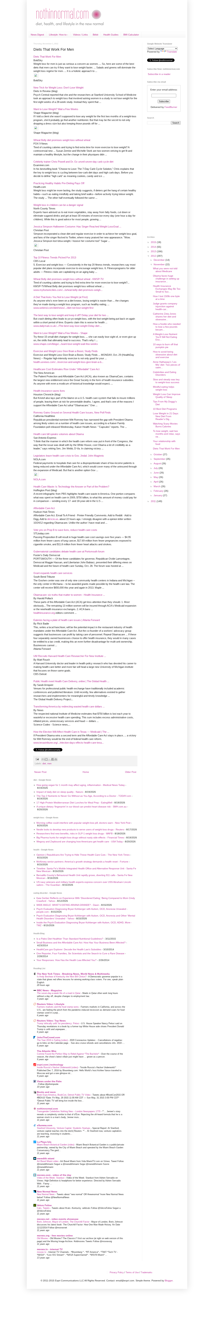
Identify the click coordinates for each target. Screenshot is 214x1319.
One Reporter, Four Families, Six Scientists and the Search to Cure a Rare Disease (80, 953)
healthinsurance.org (44, 612)
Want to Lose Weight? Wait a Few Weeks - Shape (60, 333)
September (160, 459)
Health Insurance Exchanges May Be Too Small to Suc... (166, 289)
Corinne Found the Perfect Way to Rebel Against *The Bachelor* (68, 1054)
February (159, 491)
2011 (153, 501)
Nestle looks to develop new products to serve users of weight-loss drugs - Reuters (80, 829)
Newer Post (40, 772)
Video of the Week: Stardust (51, 1178)
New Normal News (47, 1191)
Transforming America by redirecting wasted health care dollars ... (69, 706)
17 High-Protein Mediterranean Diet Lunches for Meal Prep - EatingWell (74, 802)
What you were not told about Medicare (165, 270)
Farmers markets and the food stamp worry (58, 1007)
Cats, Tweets (43, 1208)
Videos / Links (80, 34)
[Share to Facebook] (52, 759)
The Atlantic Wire (46, 1051)
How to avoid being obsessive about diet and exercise (165, 354)
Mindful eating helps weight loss (163, 388)
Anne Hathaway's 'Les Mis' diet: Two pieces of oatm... (166, 365)
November (159, 264)
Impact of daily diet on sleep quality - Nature (59, 792)
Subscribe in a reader (159, 74)
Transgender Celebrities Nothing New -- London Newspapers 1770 (69, 1111)
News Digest (37, 34)
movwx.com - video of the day (54, 1175)
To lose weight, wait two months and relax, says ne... (166, 434)
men (49, 763)
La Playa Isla (44, 1142)
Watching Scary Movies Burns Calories (165, 425)
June (156, 472)
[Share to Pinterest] (56, 759)
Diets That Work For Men (47, 56)
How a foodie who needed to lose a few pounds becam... (167, 327)
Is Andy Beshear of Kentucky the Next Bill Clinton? (62, 976)
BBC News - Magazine (49, 990)
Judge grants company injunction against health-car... (165, 306)
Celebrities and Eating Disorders (164, 373)
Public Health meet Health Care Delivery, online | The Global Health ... (71, 681)
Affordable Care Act (44, 508)
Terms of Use (132, 1272)
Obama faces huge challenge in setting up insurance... (166, 278)
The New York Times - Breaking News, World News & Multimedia (73, 973)
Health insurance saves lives (49, 390)
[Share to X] (49, 759)
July (156, 468)
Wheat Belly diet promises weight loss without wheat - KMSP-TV (68, 279)
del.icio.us (52, 519)
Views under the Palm (49, 1081)
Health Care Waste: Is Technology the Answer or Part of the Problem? (71, 486)
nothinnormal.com (47, 1108)
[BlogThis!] (46, 759)
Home (86, 772)
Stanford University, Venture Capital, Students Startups (64, 1128)
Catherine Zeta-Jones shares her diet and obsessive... (164, 316)
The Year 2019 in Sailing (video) (52, 1040)
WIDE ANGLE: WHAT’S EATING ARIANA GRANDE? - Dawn (67, 905)
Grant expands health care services (52, 573)
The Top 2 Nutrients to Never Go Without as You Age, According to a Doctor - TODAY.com (83, 796)
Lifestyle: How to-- (58, 34)
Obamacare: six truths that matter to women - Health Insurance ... (69, 594)
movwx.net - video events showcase (57, 1219)
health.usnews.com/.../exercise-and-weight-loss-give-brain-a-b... (68, 362)
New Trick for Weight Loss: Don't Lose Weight (58, 87)
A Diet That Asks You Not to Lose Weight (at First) (60, 297)
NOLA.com (39, 479)
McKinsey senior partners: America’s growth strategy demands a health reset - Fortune (82, 861)
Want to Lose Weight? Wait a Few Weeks (55, 109)
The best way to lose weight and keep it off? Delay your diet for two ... (71, 315)
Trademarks (146, 1272)
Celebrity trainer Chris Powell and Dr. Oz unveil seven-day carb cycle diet (73, 161)
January (158, 495)
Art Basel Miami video (48, 1161)
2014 (154, 247)
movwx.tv (42, 1252)
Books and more (46, 1092)
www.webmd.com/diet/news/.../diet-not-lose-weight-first (63, 307)
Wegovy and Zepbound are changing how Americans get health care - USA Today (79, 841)
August (158, 463)
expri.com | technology (50, 1064)
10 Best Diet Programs (165, 409)
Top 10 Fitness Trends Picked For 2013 (54, 257)
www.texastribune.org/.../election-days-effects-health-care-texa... (68, 742)
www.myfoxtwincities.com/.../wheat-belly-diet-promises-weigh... (67, 289)
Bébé (95, 34)
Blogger (169, 1280)
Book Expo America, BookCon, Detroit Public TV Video (64, 1095)
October (158, 454)
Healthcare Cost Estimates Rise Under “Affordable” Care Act (66, 369)
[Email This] (43, 759)
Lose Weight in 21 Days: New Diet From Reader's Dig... (166, 416)
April (156, 481)
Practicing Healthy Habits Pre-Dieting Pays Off (58, 183)
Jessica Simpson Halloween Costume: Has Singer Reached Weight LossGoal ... (77, 226)
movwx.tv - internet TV (50, 1249)
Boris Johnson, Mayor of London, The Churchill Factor (63, 1221)
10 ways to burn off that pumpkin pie (165, 346)
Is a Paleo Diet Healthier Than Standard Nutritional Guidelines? (69, 938)
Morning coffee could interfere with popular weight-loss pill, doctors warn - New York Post (83, 822)
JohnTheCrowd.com (48, 1037)
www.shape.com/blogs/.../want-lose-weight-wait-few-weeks (65, 344)
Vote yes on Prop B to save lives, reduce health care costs (65, 529)
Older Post (130, 772)
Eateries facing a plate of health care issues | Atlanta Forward (66, 620)
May (156, 477)
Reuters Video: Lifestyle (50, 1004)
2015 (154, 242)
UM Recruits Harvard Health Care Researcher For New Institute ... (69, 656)
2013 (154, 251)
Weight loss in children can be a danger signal (58, 205)
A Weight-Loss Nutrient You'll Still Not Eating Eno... (165, 337)
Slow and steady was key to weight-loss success (166, 381)
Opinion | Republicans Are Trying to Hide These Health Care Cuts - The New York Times (83, 854)
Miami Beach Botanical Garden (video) (56, 1144)
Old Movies (43, 1238)
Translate (172, 51)
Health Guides (110, 34)
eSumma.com (44, 1125)
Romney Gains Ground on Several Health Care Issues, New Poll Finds (72, 412)
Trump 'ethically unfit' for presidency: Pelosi (58, 1023)
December (159, 260)
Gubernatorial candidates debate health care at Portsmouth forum (68, 551)
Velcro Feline (44, 1205)
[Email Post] (37, 759)
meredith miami (45, 1158)
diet (44, 763)
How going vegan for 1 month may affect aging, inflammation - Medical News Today (80, 785)
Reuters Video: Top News (51, 1020)
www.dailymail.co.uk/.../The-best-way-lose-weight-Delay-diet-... (67, 325)
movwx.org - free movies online (55, 1235)
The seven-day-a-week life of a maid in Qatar (59, 993)
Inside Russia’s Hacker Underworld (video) (58, 1067)
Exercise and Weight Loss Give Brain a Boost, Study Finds (65, 351)
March (157, 486)
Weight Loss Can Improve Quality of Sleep (166, 395)
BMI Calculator (131, 34)
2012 (154, 256)
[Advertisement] (160, 180)
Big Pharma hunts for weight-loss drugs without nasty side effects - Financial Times (80, 837)
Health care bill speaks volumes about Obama (58, 434)
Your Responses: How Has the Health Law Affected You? (66, 960)
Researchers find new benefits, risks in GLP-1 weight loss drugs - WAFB (74, 833)
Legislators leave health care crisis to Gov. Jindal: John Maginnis (68, 455)
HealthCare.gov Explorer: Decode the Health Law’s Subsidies (68, 949)
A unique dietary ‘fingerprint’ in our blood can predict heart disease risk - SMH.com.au (81, 806)
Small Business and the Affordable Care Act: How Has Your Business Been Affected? (81, 942)
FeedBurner (171, 107)
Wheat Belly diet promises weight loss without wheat (61, 140)
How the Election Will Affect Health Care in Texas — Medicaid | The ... (71, 731)
